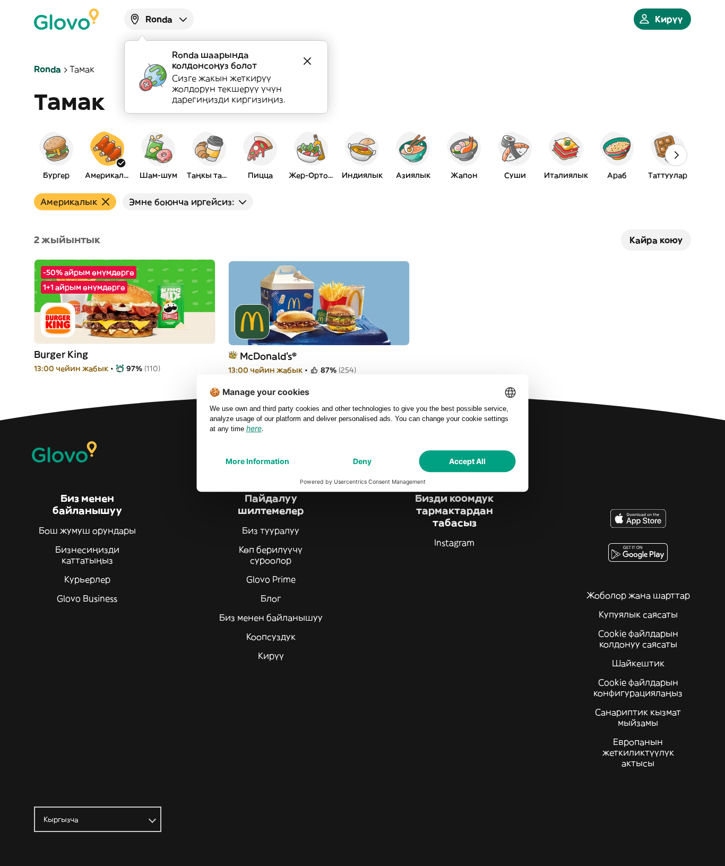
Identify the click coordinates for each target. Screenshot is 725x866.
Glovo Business (87, 598)
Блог (271, 598)
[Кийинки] (676, 155)
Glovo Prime (271, 579)
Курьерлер (87, 579)
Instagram (454, 542)
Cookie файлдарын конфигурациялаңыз (638, 687)
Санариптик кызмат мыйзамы (638, 717)
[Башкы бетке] (66, 19)
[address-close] (307, 61)
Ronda (47, 69)
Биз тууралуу (270, 530)
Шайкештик (638, 663)
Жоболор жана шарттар (638, 595)
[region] (362, 155)
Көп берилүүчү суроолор (271, 554)
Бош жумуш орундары (87, 530)
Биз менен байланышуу (271, 617)
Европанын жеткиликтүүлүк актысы (638, 752)
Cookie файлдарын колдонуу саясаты (638, 638)
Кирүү (271, 655)
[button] (56, 155)
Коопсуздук (271, 636)
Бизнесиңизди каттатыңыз (87, 554)
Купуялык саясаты (638, 614)
